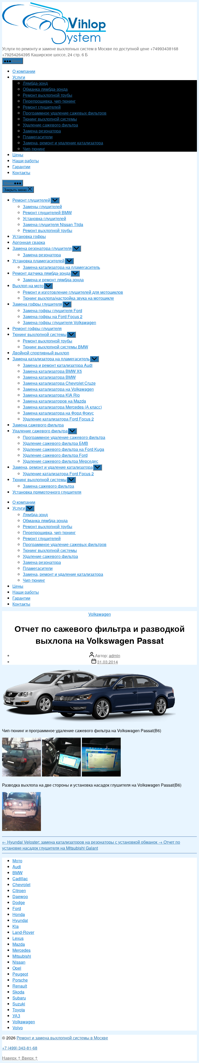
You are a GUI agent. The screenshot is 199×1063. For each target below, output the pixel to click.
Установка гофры (29, 236)
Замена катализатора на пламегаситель (61, 267)
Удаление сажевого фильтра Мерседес (60, 461)
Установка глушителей (44, 218)
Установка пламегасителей (38, 261)
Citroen (19, 890)
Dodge (18, 902)
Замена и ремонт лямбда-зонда (53, 280)
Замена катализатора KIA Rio (51, 395)
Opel (16, 968)
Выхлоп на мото (28, 286)
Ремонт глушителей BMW (47, 212)
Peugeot (20, 974)
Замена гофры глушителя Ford (52, 310)
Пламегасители (38, 137)
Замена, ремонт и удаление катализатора (63, 143)
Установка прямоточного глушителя (46, 492)
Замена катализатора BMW (49, 377)
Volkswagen (99, 614)
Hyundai (20, 920)
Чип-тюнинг (34, 149)
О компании (23, 71)
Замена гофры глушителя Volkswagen (59, 322)
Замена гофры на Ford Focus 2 (52, 316)
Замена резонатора (42, 131)
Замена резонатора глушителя (42, 248)
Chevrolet (21, 884)
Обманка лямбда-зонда (45, 89)
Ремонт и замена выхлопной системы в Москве (62, 1038)
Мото (17, 861)
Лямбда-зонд (35, 83)
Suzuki (18, 1004)
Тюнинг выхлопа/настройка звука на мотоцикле (68, 298)
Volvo (17, 1028)
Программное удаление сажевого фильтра (64, 437)
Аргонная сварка (28, 242)
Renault (19, 986)
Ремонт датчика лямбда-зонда (41, 273)
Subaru (19, 998)
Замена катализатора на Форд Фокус (58, 413)
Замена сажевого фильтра (38, 425)
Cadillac (20, 879)
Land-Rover (23, 932)
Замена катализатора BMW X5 (52, 371)
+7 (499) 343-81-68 (19, 1048)
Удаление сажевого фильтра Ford (55, 455)
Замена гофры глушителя (37, 304)
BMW (17, 873)
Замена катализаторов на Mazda (54, 401)
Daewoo (20, 896)
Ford (16, 908)
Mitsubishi (21, 956)
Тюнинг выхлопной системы (50, 119)
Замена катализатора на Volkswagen (58, 389)
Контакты (21, 173)
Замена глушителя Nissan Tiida (53, 224)
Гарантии (21, 167)
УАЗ (16, 1016)
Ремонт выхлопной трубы (47, 95)
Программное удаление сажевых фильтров (64, 113)
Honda (18, 914)
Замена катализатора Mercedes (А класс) (62, 407)
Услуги (18, 77)
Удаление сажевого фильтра (50, 125)
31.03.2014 (107, 662)
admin (114, 656)
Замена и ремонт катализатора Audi (58, 365)
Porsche (20, 980)
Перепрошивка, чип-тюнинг (49, 101)
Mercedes (21, 950)
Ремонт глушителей (42, 107)
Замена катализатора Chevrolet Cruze (59, 383)
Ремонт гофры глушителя (37, 328)
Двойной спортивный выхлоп (40, 353)
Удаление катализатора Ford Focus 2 (58, 419)
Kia (15, 926)
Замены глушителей (42, 206)
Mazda (18, 944)
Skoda (18, 992)
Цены (17, 155)
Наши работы (25, 161)
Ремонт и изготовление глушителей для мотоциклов (73, 292)
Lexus (18, 938)
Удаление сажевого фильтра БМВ (55, 443)
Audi (16, 867)
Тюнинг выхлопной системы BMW (55, 347)
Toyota (18, 1010)
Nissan (18, 962)
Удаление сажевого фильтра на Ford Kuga (63, 449)
